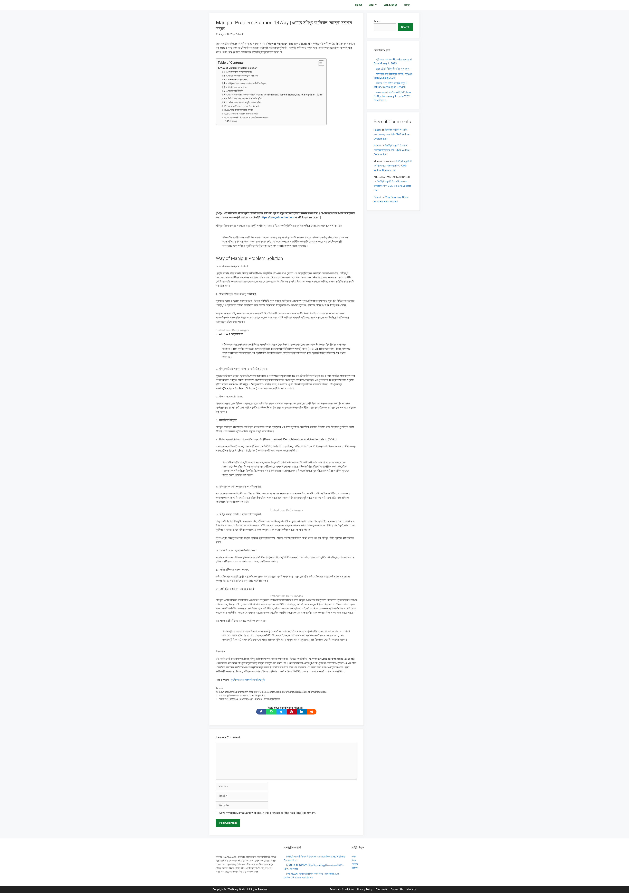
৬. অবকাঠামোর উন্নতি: (234, 91)
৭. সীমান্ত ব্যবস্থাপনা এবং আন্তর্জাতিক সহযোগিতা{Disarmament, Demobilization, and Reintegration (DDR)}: (274, 94)
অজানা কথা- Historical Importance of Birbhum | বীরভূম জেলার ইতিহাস (249, 699)
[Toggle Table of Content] (319, 63)
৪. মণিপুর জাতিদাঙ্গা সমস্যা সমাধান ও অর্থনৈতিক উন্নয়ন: (246, 83)
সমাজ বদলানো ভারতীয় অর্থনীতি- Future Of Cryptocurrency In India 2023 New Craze (392, 96)
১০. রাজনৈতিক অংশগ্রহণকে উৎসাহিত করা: (243, 106)
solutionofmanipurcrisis (314, 692)
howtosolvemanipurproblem (233, 692)
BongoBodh (238, 889)
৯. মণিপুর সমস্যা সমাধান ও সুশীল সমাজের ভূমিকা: (244, 102)
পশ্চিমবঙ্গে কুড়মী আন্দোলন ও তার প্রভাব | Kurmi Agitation (242, 695)
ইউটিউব (407, 4)
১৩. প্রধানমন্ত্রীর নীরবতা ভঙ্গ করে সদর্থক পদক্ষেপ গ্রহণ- (247, 117)
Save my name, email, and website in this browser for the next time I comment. (267, 812)
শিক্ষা (354, 860)
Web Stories (390, 4)
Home (358, 4)
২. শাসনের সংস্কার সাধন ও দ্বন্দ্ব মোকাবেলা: (242, 75)
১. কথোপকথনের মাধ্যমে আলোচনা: (239, 72)
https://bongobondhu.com (277, 217)
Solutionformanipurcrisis (288, 692)
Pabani (377, 129)
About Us (411, 889)
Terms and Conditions (342, 889)
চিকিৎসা (355, 867)
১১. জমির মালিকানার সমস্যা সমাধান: (240, 110)
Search (377, 21)
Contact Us (397, 889)
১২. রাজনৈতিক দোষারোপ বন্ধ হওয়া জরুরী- (242, 113)
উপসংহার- (235, 121)
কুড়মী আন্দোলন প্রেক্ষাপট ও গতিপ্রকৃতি (248, 679)
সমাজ (221, 688)
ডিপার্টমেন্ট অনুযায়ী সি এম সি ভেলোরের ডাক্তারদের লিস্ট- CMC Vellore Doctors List (392, 134)
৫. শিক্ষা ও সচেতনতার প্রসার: (237, 87)
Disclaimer (382, 889)
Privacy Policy (364, 889)
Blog (371, 4)
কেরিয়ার (355, 864)
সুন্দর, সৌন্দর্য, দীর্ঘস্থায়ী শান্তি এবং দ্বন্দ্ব (392, 68)
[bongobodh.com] (226, 5)
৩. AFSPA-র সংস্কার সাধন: (237, 79)
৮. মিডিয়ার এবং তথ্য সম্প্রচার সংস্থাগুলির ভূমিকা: (244, 98)
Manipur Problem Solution (262, 692)
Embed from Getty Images (232, 330)
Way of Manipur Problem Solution (238, 67)
